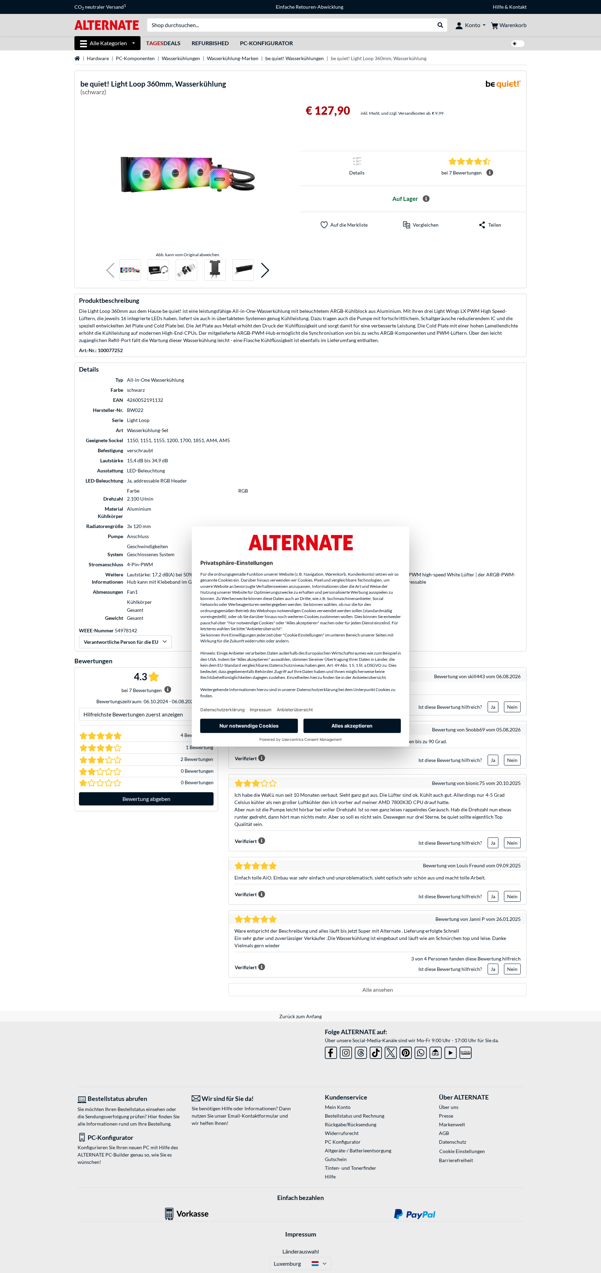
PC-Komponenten (135, 58)
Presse (446, 1116)
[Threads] (361, 1051)
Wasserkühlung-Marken (232, 58)
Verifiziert (246, 758)
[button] (110, 270)
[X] (391, 1051)
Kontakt (518, 7)
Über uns (448, 1107)
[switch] (517, 43)
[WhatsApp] (421, 1051)
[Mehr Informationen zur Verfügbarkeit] (426, 199)
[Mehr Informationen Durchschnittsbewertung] (490, 172)
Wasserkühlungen (181, 58)
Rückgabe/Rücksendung (350, 1124)
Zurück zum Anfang (300, 1016)
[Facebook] (331, 1051)
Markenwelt (452, 1124)
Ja (493, 707)
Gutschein (336, 1159)
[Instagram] (346, 1051)
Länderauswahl (300, 1251)
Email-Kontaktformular (253, 1116)
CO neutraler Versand (100, 6)
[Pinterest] (406, 1051)
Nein (512, 707)
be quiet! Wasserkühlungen (294, 58)
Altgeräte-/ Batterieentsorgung (358, 1150)
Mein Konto (338, 1107)
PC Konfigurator (343, 1142)
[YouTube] (450, 1051)
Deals (163, 43)
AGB (444, 1133)
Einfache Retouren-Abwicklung (309, 7)
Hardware (98, 58)
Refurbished (210, 43)
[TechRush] (436, 1051)
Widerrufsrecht (342, 1133)
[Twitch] (465, 1051)
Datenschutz (452, 1142)
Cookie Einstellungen (462, 1151)
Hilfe (498, 7)
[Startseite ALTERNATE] (106, 24)
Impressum (300, 1234)
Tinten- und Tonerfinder (350, 1168)
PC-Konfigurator (266, 43)
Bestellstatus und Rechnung (354, 1116)
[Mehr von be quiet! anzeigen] (503, 88)
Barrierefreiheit (456, 1160)
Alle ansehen (377, 989)
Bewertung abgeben (146, 798)
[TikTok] (376, 1051)
